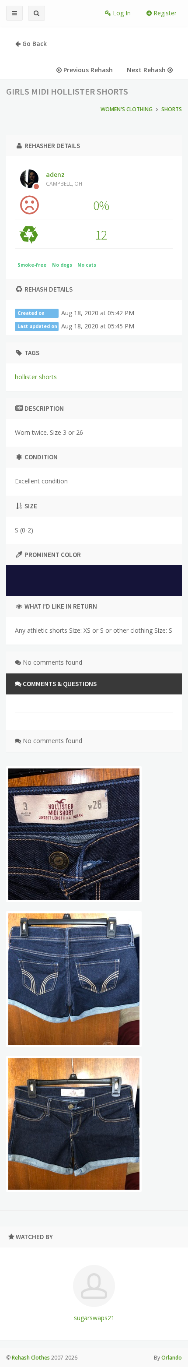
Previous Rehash (87, 70)
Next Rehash (147, 70)
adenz (64, 178)
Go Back (34, 43)
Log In (121, 13)
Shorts (171, 109)
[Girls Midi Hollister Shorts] (74, 834)
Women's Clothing (127, 109)
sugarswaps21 (94, 1318)
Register (164, 13)
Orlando (171, 1357)
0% (101, 205)
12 (101, 234)
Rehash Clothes (31, 1357)
